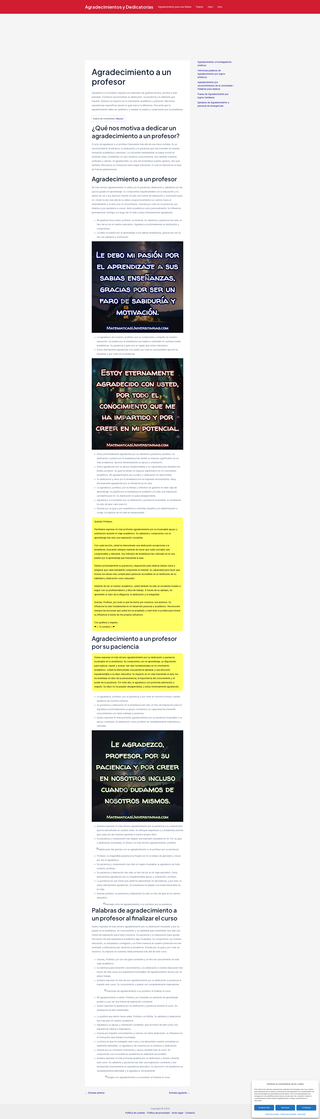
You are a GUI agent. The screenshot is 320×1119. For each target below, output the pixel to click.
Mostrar (119, 119)
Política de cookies (272, 1114)
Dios (219, 7)
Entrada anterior (95, 1093)
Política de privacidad (288, 1114)
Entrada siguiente (179, 1093)
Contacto (190, 1112)
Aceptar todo (264, 1107)
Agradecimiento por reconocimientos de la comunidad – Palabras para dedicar (216, 85)
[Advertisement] (160, 32)
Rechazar (285, 1107)
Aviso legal (302, 1114)
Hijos (210, 7)
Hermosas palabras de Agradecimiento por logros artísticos (211, 74)
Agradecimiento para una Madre (174, 7)
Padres (199, 7)
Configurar (306, 1107)
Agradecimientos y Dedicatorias (119, 7)
